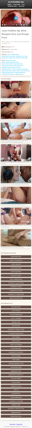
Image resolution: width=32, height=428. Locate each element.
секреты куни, (16, 70)
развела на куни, (16, 67)
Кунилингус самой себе (16, 294)
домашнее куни (16, 371)
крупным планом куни (16, 333)
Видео (9, 4)
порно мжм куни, (18, 65)
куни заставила (16, 378)
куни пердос (16, 337)
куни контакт (16, 325)
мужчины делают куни (16, 363)
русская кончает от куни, (9, 69)
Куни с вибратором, (13, 54)
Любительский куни (22, 57)
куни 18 (16, 390)
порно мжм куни (16, 397)
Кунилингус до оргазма (16, 283)
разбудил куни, (6, 67)
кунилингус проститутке (16, 408)
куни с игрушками (16, 344)
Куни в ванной (16, 264)
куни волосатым (16, 367)
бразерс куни (16, 405)
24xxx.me (21, 6)
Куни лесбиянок (16, 271)
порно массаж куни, (7, 65)
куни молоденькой (16, 314)
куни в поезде (16, 356)
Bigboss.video (12, 6)
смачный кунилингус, (8, 72)
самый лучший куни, (22, 69)
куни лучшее (16, 382)
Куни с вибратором (16, 279)
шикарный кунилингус (16, 374)
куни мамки (16, 359)
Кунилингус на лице (16, 290)
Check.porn (19, 424)
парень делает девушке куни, (10, 62)
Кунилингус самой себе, (9, 57)
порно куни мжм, (18, 63)
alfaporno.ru (16, 2)
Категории (16, 4)
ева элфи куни (16, 307)
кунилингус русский (16, 401)
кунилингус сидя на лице (16, 329)
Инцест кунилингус (16, 260)
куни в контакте (16, 348)
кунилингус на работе (16, 352)
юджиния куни (19, 74)
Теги (23, 4)
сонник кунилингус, (20, 72)
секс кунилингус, (25, 70)
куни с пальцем (16, 318)
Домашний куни (16, 256)
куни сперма (16, 310)
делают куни (16, 322)
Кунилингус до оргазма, (9, 56)
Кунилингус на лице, (22, 56)
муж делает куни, (11, 60)
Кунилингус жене (16, 286)
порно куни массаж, (7, 63)
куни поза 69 (16, 341)
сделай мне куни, (7, 70)
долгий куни (16, 393)
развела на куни (16, 386)
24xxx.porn (12, 424)
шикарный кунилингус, (8, 74)
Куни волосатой (16, 268)
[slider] (7, 25)
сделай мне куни (16, 416)
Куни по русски (16, 275)
